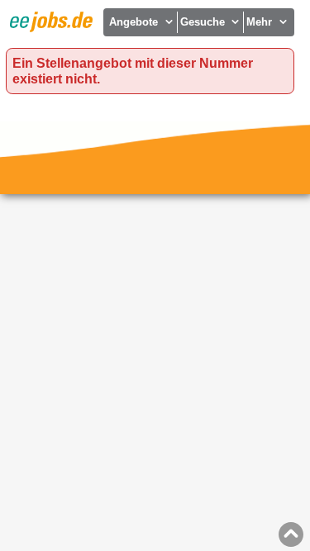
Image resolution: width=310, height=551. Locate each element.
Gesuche (202, 22)
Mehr (259, 22)
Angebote (133, 22)
